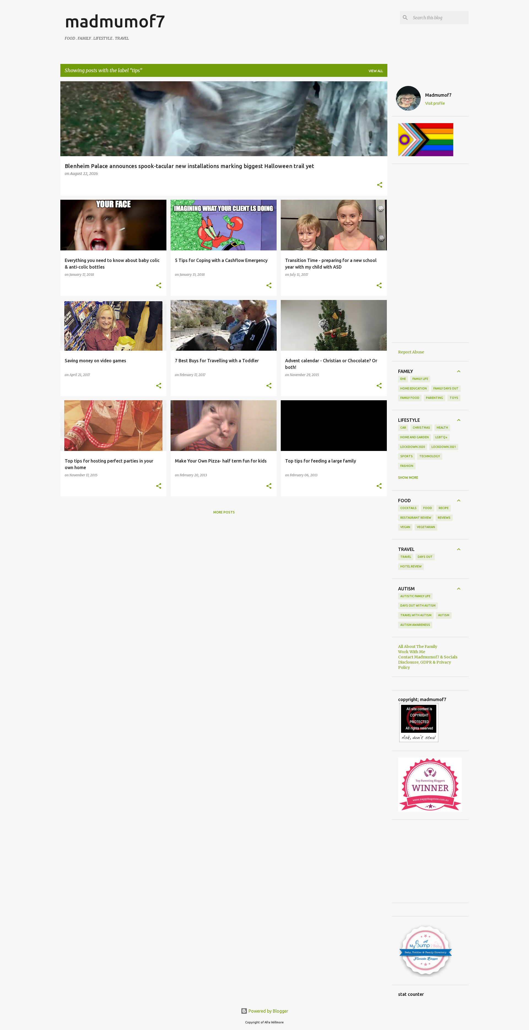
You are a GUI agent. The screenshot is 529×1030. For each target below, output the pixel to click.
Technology (429, 456)
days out (425, 556)
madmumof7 (115, 21)
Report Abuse (411, 352)
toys (454, 397)
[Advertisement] (430, 253)
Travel (405, 556)
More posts (224, 512)
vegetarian (426, 527)
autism (443, 615)
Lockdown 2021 (443, 446)
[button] (379, 185)
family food (409, 397)
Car (403, 427)
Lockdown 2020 (412, 446)
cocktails (408, 508)
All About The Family (417, 646)
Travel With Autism (415, 615)
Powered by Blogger (267, 1011)
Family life (420, 378)
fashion (406, 465)
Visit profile (435, 103)
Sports (406, 456)
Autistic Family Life (415, 596)
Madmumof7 (438, 95)
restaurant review (415, 517)
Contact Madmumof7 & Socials (427, 657)
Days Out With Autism (418, 605)
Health (442, 427)
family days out (445, 388)
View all (376, 71)
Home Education (413, 388)
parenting (434, 397)
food (427, 508)
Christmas (421, 427)
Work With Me (411, 651)
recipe (444, 508)
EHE (403, 378)
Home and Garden (414, 437)
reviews (444, 517)
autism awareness (415, 624)
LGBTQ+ (441, 437)
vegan (405, 527)
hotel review (411, 566)
